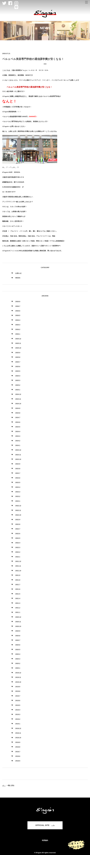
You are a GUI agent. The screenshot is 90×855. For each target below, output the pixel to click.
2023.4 (17, 487)
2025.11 (18, 343)
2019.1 (17, 724)
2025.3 (17, 380)
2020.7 (17, 640)
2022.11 (18, 510)
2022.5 (17, 538)
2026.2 (17, 329)
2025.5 (17, 371)
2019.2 (17, 719)
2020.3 (17, 659)
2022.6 (17, 533)
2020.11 (18, 622)
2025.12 (18, 339)
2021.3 (17, 603)
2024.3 (17, 436)
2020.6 (17, 645)
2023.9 (17, 464)
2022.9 (17, 519)
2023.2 (17, 496)
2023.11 (18, 455)
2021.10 (18, 571)
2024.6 (17, 422)
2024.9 (17, 408)
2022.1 (17, 557)
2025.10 (18, 348)
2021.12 (18, 561)
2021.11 (18, 566)
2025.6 (17, 366)
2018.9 (17, 742)
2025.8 (17, 357)
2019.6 (17, 700)
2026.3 (17, 325)
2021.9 (17, 575)
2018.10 (18, 737)
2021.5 (17, 594)
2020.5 (17, 649)
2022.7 (17, 529)
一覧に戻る (10, 785)
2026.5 (17, 315)
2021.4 (17, 598)
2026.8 (17, 301)
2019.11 (18, 677)
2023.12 (18, 450)
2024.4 (17, 431)
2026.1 (17, 334)
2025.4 (17, 376)
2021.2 (17, 608)
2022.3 (17, 547)
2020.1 (17, 668)
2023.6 (17, 478)
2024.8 (17, 413)
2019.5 (17, 705)
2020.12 (18, 617)
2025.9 (17, 352)
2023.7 (17, 473)
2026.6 (17, 311)
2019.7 (17, 696)
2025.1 (17, 390)
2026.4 (17, 320)
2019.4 (17, 710)
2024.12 (18, 394)
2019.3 (17, 714)
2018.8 (17, 747)
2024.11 (18, 399)
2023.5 (17, 482)
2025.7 (17, 362)
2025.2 (17, 385)
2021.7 (17, 584)
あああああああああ (86, 2)
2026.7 (17, 306)
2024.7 (17, 417)
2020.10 (18, 626)
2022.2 (17, 552)
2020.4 (17, 654)
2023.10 (18, 459)
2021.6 (17, 589)
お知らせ (18, 273)
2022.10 (18, 515)
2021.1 (17, 612)
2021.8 (17, 580)
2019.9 (17, 687)
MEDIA (17, 278)
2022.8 (17, 524)
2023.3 (17, 492)
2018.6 (17, 756)
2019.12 (18, 673)
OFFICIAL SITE (42, 825)
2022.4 (17, 543)
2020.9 (17, 631)
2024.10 (18, 403)
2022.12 (18, 506)
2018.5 (17, 761)
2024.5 (17, 427)
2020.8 (17, 636)
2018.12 (18, 728)
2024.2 (17, 441)
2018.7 (17, 751)
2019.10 (18, 682)
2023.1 (17, 501)
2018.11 (18, 733)
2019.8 (17, 691)
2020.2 (17, 663)
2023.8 (17, 468)
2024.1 (17, 445)
